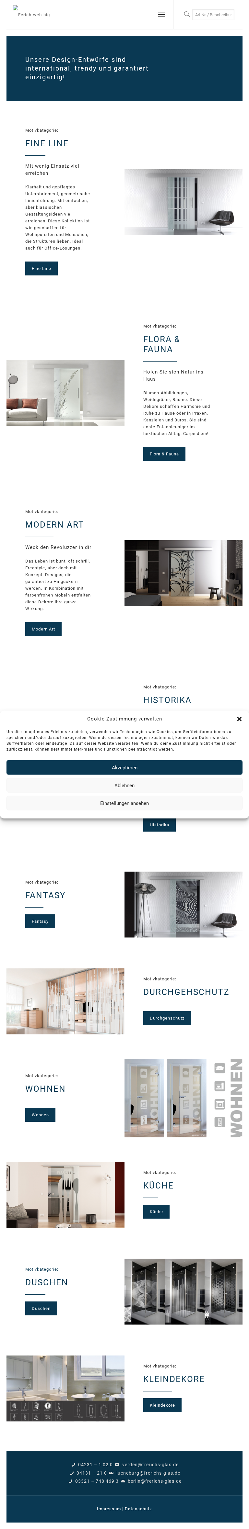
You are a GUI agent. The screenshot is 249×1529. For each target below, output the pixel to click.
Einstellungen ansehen (124, 803)
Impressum (109, 1508)
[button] (239, 719)
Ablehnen (124, 785)
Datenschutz (138, 1508)
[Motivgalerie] (31, 14)
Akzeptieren (124, 767)
